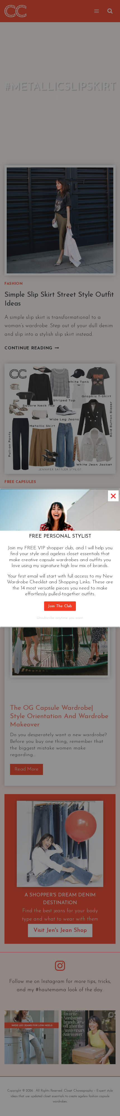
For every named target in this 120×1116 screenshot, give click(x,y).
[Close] (113, 495)
